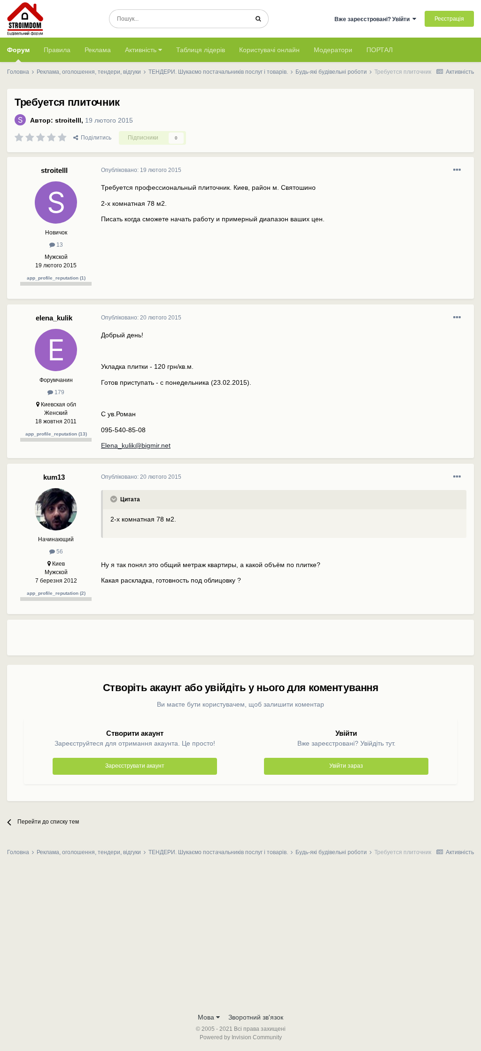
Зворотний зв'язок (255, 1017)
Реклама (98, 50)
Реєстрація (449, 19)
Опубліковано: (141, 170)
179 (58, 392)
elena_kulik (54, 318)
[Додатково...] (457, 170)
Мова (207, 1017)
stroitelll (68, 120)
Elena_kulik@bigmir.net (136, 445)
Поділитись (94, 137)
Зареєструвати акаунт (134, 766)
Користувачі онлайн (269, 50)
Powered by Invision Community (241, 1037)
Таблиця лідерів (200, 50)
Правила (57, 50)
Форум (18, 50)
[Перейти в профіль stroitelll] (20, 119)
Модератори (333, 50)
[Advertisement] (211, 641)
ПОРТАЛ (379, 50)
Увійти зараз (346, 766)
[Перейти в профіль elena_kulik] (56, 350)
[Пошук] (258, 19)
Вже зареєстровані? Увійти (373, 19)
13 (59, 244)
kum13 (54, 477)
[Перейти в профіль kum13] (56, 509)
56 (59, 551)
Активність (141, 50)
